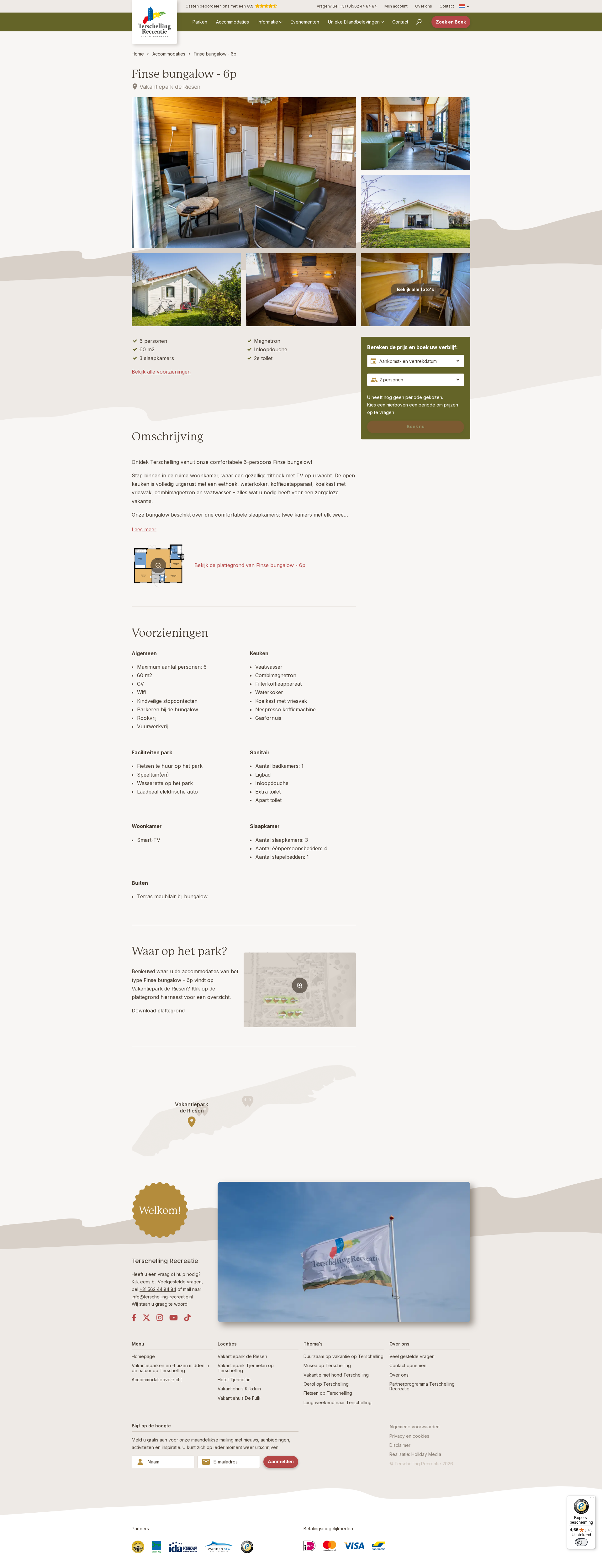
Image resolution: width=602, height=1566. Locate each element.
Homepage (143, 1356)
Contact (447, 6)
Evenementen (305, 21)
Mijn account (396, 6)
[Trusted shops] (247, 1547)
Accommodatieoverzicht (157, 1379)
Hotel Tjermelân (234, 1379)
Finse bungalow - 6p (215, 53)
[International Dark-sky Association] (183, 1547)
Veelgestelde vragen (180, 1281)
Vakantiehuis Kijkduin (239, 1388)
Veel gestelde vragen (412, 1356)
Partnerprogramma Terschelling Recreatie (422, 1386)
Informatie (268, 21)
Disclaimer (399, 1445)
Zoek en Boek (451, 21)
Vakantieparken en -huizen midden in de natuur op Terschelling (170, 1368)
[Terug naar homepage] (154, 22)
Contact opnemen (407, 1365)
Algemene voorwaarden (414, 1426)
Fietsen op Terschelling (328, 1393)
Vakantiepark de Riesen (242, 1356)
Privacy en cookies (409, 1436)
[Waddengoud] (138, 1547)
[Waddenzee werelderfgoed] (219, 1546)
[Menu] (592, 1499)
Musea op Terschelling (327, 1365)
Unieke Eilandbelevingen (354, 21)
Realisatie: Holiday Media (415, 1454)
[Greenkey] (156, 1547)
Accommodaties (232, 21)
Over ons (423, 6)
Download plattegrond (158, 1010)
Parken (200, 21)
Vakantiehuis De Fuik (239, 1398)
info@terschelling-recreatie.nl (162, 1296)
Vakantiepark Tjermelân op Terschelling (246, 1368)
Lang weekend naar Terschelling (338, 1402)
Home (138, 53)
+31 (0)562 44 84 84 (358, 6)
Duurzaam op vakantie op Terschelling (343, 1356)
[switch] (581, 1542)
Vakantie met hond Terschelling (336, 1375)
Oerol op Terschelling (326, 1384)
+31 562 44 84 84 (158, 1289)
